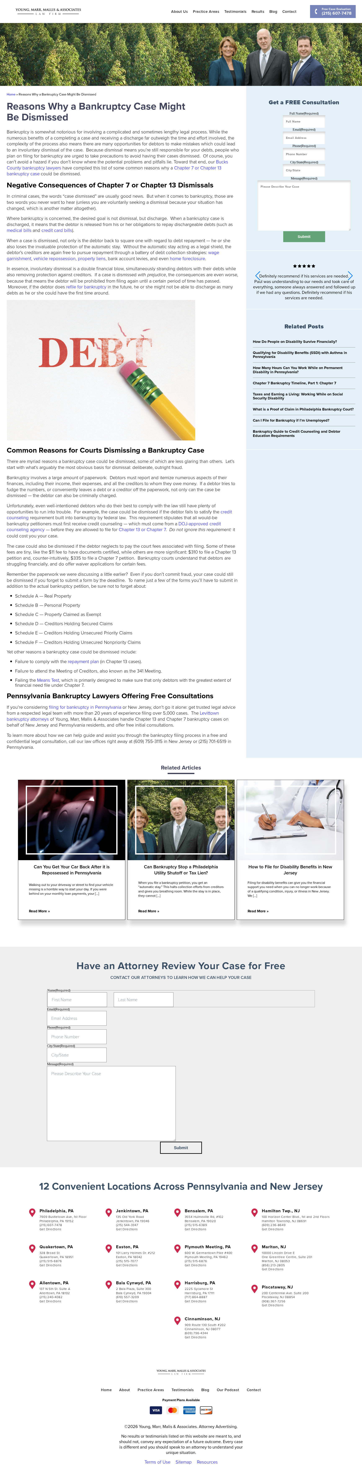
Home (11, 94)
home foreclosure (187, 258)
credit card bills (56, 230)
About (124, 1389)
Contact (289, 11)
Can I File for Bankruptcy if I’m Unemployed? (291, 420)
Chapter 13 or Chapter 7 (142, 529)
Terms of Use (157, 1462)
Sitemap (184, 1462)
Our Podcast (228, 1389)
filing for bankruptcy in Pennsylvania (85, 707)
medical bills (19, 230)
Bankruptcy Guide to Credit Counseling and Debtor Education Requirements (296, 433)
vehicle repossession (55, 258)
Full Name (304, 113)
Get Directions (50, 1229)
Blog (273, 11)
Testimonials (235, 11)
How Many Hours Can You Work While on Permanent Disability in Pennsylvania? (298, 370)
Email (304, 129)
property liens (92, 258)
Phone (304, 146)
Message (304, 178)
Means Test (48, 680)
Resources (207, 1462)
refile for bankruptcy (86, 286)
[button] (350, 275)
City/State (304, 162)
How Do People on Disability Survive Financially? (295, 341)
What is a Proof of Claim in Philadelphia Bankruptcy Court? (303, 409)
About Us (179, 11)
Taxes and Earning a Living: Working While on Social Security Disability (298, 396)
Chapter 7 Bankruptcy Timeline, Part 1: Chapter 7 (294, 383)
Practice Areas (206, 11)
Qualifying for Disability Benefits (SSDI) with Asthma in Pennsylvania (300, 355)
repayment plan (83, 661)
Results (258, 11)
